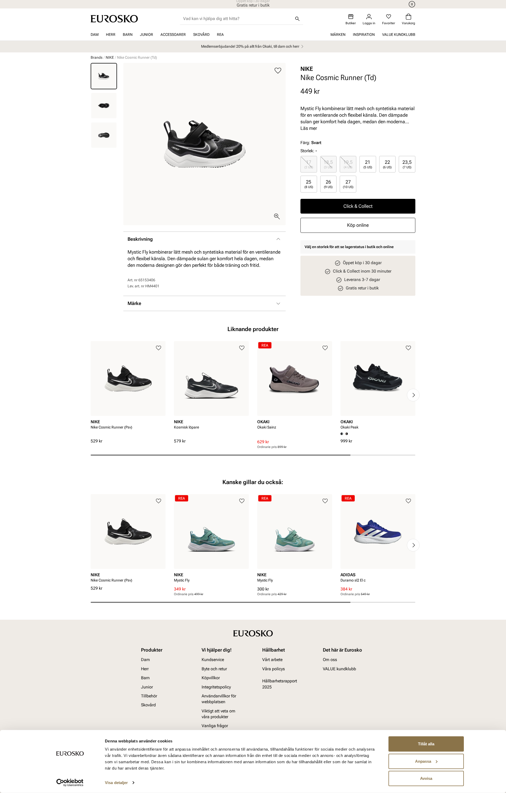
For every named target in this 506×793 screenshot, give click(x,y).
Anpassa (423, 761)
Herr (110, 34)
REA (220, 34)
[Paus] (411, 4)
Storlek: (307, 150)
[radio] (308, 164)
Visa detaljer (116, 782)
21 (367, 164)
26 (328, 184)
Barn (128, 34)
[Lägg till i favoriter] (278, 70)
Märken (338, 34)
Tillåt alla (426, 744)
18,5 (328, 164)
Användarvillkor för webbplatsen (219, 698)
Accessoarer (173, 34)
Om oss (330, 659)
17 (308, 164)
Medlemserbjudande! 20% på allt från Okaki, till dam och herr (250, 46)
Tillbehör (149, 695)
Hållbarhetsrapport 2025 (279, 683)
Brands (97, 57)
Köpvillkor (211, 677)
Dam (95, 34)
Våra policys (273, 668)
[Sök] (297, 18)
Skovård (201, 34)
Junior (146, 34)
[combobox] (237, 19)
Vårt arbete (272, 659)
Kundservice (213, 659)
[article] (128, 389)
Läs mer (308, 128)
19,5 (348, 164)
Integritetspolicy (216, 686)
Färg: (310, 142)
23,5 (407, 164)
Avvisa (426, 778)
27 (348, 184)
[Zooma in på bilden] (277, 216)
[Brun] (346, 433)
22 (387, 164)
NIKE (110, 57)
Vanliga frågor (215, 725)
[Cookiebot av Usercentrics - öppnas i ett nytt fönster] (70, 783)
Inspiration (364, 34)
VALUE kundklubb (398, 34)
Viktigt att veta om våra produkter (218, 713)
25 (308, 184)
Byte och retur (214, 668)
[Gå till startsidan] (114, 18)
